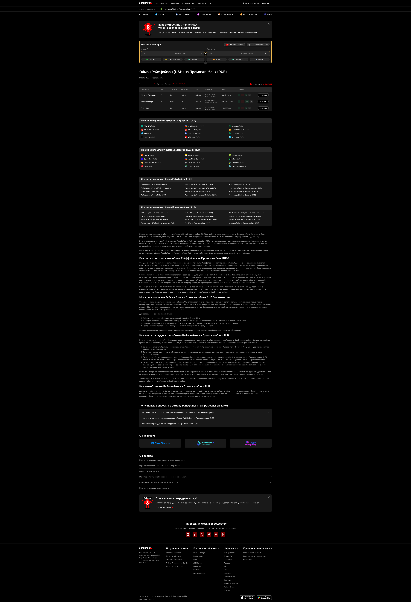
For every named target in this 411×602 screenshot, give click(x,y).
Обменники (175, 3)
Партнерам (186, 3)
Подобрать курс (162, 3)
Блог (194, 3)
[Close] (268, 23)
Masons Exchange (148, 95)
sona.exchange (147, 102)
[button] (202, 3)
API (211, 3)
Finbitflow (145, 108)
